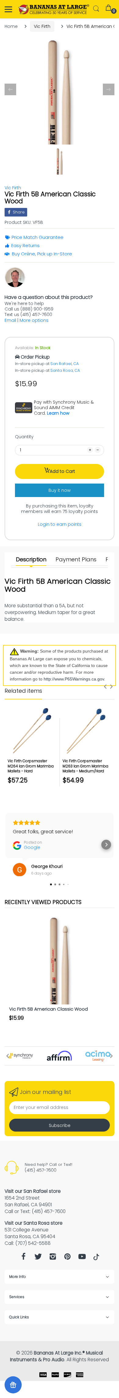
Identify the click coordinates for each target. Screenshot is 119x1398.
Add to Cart (62, 471)
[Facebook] (23, 1258)
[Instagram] (52, 1258)
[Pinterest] (67, 1258)
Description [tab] (31, 559)
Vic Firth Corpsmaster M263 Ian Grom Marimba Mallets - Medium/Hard (85, 766)
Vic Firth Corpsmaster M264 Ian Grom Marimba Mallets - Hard (31, 766)
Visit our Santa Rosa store (34, 1223)
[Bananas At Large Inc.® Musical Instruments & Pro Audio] (54, 9)
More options (34, 320)
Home (11, 26)
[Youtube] (82, 1258)
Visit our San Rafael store (33, 1191)
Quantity (24, 436)
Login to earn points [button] (59, 524)
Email (10, 320)
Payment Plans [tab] (76, 559)
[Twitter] (38, 1258)
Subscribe (59, 1125)
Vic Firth (42, 26)
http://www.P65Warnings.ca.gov (74, 678)
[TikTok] (96, 1259)
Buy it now (59, 490)
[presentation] (105, 686)
